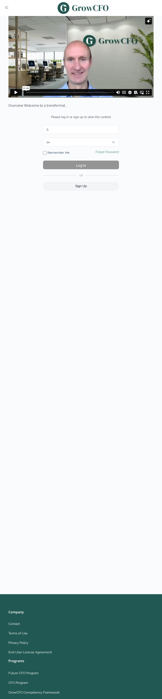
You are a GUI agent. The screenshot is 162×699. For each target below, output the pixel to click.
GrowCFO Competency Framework (34, 692)
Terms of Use (18, 633)
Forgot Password (107, 152)
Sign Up (81, 186)
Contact (14, 624)
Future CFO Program (23, 673)
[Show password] (114, 142)
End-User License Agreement (30, 652)
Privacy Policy (18, 643)
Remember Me (58, 152)
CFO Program (18, 683)
